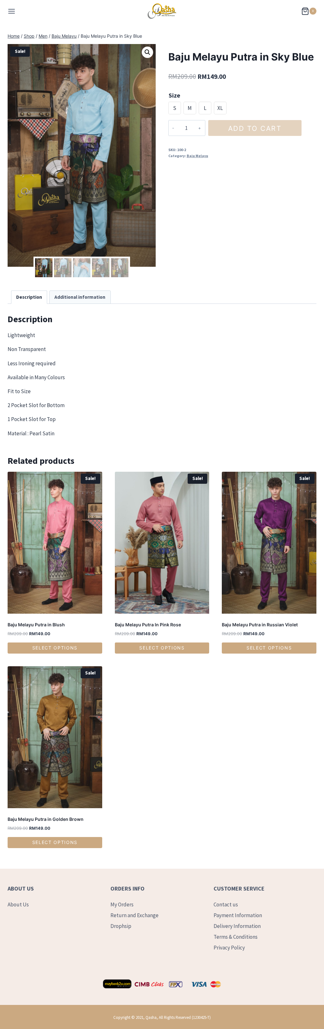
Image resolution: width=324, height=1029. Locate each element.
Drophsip (120, 926)
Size (174, 95)
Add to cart (255, 128)
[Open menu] (12, 11)
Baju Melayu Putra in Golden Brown (46, 819)
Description (29, 297)
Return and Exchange (134, 915)
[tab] (29, 297)
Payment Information (238, 915)
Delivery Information (237, 926)
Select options (55, 647)
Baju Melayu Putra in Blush (36, 624)
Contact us (226, 904)
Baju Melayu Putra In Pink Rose (148, 624)
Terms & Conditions (236, 936)
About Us (18, 904)
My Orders (122, 904)
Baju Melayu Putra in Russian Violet (260, 624)
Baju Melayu (197, 155)
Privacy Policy (229, 947)
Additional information (79, 297)
